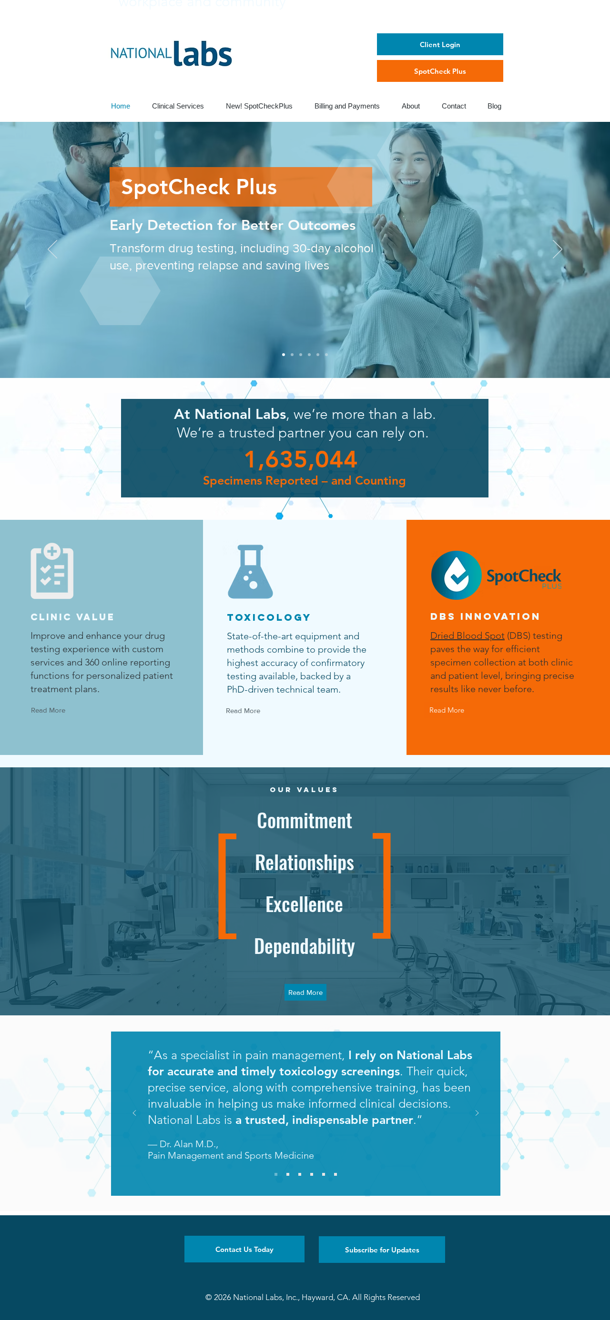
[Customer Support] (326, 354)
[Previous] (52, 250)
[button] (244, 1249)
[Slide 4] (311, 1174)
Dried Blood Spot (467, 635)
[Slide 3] (299, 1174)
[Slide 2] (287, 1174)
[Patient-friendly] (292, 354)
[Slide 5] (323, 1174)
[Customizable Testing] (317, 354)
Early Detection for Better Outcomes (233, 225)
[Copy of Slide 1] (335, 1174)
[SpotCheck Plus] (283, 354)
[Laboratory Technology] (309, 354)
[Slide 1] (275, 1174)
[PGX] (300, 354)
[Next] (557, 250)
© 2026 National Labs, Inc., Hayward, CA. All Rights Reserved (312, 1297)
